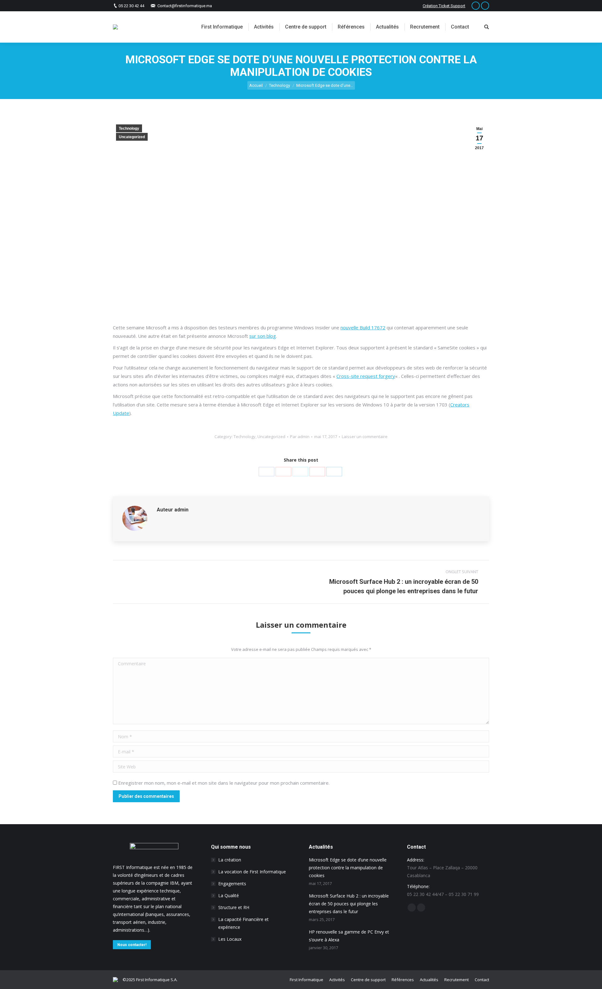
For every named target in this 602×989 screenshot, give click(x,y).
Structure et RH (233, 907)
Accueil (256, 85)
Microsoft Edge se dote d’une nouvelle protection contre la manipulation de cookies (348, 867)
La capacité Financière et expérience (243, 923)
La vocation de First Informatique (252, 872)
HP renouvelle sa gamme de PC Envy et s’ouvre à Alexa (349, 936)
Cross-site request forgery (365, 376)
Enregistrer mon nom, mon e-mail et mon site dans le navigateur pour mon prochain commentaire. (224, 783)
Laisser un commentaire (365, 436)
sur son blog (262, 336)
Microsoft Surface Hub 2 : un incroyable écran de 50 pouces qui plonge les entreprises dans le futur (349, 903)
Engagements (232, 884)
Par (299, 436)
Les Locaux (229, 939)
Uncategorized (132, 137)
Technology (279, 85)
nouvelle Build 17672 (363, 327)
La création (229, 860)
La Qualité (228, 895)
